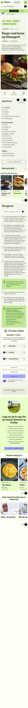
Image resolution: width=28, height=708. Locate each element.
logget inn (17, 380)
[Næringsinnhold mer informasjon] (16, 168)
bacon (6, 134)
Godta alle (14, 376)
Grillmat (9, 21)
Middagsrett (16, 21)
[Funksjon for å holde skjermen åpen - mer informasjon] (19, 212)
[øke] (24, 100)
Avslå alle (14, 367)
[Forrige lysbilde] (22, 200)
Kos (3, 21)
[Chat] (25, 6)
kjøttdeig (7, 107)
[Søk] (2, 6)
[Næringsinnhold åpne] (14, 168)
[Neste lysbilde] (25, 200)
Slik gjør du (14, 11)
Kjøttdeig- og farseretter (9, 24)
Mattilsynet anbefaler (11, 310)
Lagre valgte (14, 372)
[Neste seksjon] (26, 11)
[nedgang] (18, 100)
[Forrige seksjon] (2, 11)
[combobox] (12, 6)
